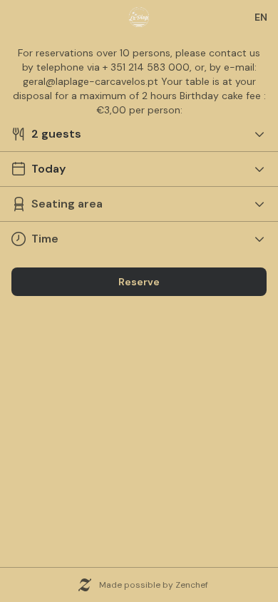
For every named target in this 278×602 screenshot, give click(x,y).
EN (260, 17)
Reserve (139, 281)
